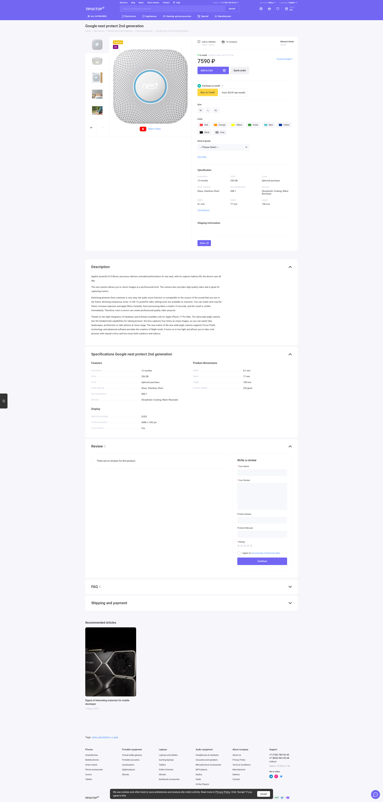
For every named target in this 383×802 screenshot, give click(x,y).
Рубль (266, 2)
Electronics (130, 16)
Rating (242, 542)
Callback (273, 761)
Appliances (151, 16)
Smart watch (91, 765)
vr (112, 737)
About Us (236, 755)
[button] (91, 128)
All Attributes (203, 210)
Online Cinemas (166, 769)
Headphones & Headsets (207, 755)
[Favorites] (278, 8)
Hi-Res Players (202, 784)
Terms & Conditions (241, 765)
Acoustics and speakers (207, 760)
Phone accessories (94, 769)
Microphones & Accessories (208, 765)
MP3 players (201, 769)
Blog (133, 2)
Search (232, 8)
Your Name (244, 466)
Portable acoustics (130, 760)
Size (199, 104)
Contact (166, 2)
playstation (104, 737)
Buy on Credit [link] (208, 92)
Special (204, 16)
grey (116, 737)
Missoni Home (287, 41)
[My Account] (261, 8)
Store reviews (153, 2)
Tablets (88, 779)
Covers (88, 774)
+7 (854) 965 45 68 (279, 758)
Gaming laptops (166, 760)
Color (200, 119)
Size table (201, 157)
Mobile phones (92, 760)
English (287, 2)
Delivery (236, 774)
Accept (263, 794)
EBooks (125, 774)
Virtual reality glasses (132, 755)
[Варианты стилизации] (3, 401)
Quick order (240, 70)
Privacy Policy (222, 792)
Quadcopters (128, 765)
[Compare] (269, 8)
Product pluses (244, 514)
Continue (262, 561)
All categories (99, 16)
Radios (199, 774)
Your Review (244, 480)
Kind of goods (204, 141)
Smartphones (91, 755)
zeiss (94, 737)
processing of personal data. (266, 553)
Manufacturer (224, 16)
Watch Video (154, 129)
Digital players (128, 769)
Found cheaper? (284, 59)
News (141, 2)
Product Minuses (245, 528)
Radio (198, 779)
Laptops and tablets (168, 755)
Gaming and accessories (178, 16)
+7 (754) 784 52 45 (224, 2)
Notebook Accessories (169, 779)
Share (202, 243)
